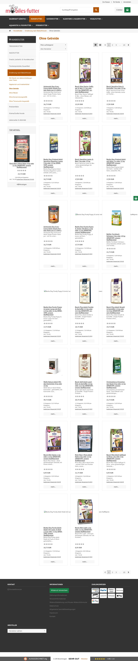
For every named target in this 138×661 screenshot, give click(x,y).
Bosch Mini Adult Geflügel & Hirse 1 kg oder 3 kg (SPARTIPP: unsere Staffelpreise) (116, 458)
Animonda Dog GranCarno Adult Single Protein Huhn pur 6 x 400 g (52, 229)
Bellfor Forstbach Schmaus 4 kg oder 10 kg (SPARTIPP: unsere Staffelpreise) (116, 237)
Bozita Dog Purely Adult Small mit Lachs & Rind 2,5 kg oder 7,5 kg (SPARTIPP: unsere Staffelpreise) (53, 531)
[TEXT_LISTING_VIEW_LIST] (95, 45)
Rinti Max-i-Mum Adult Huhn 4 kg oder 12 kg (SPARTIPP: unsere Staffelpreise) (83, 458)
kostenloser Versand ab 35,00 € (52, 113)
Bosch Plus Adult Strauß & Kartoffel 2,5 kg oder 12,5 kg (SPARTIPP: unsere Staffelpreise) (116, 310)
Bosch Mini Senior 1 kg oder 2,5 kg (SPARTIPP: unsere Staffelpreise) (52, 457)
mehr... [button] (53, 118)
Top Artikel (14, 130)
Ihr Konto (116, 2)
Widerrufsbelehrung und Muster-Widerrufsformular (68, 602)
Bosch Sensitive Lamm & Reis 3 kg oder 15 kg (84, 160)
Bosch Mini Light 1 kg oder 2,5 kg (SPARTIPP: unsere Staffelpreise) (83, 530)
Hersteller (12, 625)
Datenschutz (54, 606)
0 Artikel (119, 10)
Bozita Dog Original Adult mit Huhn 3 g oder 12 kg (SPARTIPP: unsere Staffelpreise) (116, 162)
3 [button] (116, 45)
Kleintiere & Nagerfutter (74, 19)
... (120, 45)
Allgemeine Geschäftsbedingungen (62, 609)
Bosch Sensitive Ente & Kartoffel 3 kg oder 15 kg (116, 87)
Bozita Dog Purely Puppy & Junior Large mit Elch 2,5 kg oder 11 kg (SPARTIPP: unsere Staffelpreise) (53, 311)
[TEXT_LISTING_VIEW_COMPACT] (100, 45)
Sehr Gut (74, 659)
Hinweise (84, 659)
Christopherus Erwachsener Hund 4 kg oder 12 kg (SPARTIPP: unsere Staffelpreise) (116, 385)
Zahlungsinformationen (58, 595)
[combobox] (53, 45)
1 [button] (108, 45)
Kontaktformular (15, 589)
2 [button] (112, 45)
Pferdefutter (42, 25)
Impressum (54, 613)
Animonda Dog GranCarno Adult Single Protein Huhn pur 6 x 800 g (52, 88)
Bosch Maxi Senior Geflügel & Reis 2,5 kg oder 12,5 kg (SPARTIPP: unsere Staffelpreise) (84, 89)
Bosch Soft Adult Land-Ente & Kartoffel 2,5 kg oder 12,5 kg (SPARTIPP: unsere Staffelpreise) (84, 385)
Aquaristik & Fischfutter (20, 25)
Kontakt (52, 616)
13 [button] (124, 45)
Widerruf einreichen (59, 590)
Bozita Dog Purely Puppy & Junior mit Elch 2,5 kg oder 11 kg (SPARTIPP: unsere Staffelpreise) (84, 230)
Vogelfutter (95, 19)
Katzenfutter (53, 19)
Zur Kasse (106, 2)
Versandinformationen (58, 599)
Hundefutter (36, 19)
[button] (128, 45)
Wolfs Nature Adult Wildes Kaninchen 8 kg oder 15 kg (53, 384)
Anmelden (127, 2)
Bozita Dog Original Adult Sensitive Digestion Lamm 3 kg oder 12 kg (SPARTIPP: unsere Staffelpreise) (53, 163)
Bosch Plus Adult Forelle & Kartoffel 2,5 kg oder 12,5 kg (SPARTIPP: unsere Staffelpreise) (84, 310)
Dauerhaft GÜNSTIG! (17, 19)
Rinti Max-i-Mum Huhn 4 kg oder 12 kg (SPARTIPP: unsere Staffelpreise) (21, 165)
